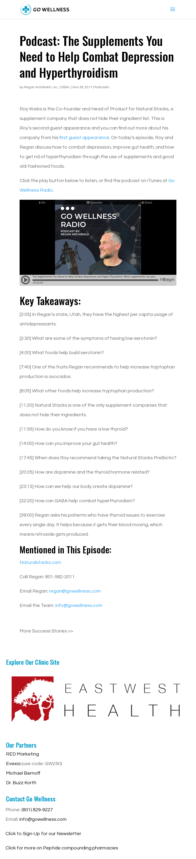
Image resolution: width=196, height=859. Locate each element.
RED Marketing (22, 754)
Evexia (13, 763)
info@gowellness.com (79, 605)
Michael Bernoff (23, 773)
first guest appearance (84, 137)
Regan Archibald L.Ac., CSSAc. (47, 87)
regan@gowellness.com (75, 591)
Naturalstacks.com (40, 562)
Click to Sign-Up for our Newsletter (43, 833)
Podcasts (101, 87)
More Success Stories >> (46, 631)
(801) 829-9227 (37, 809)
